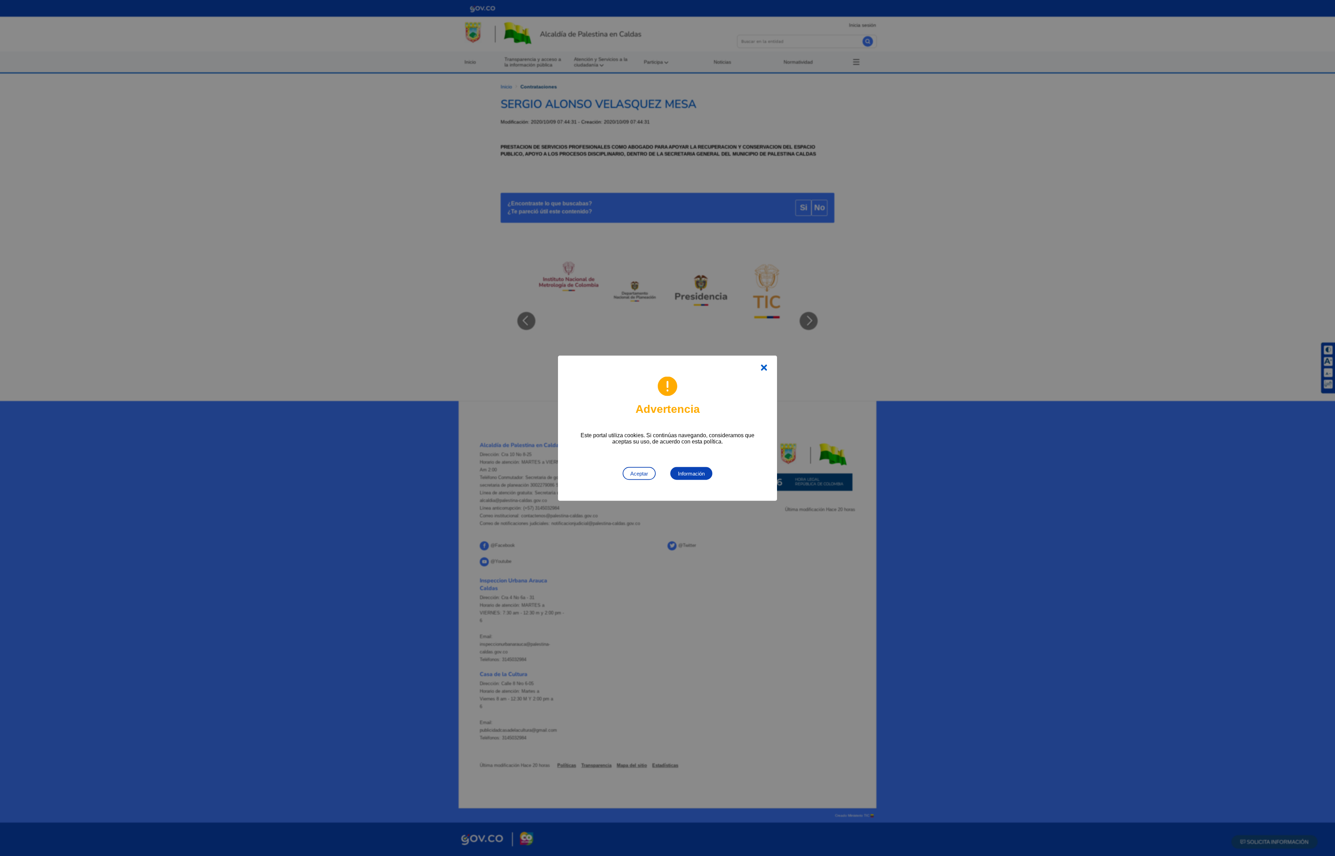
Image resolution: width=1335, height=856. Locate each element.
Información (691, 473)
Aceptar (639, 473)
